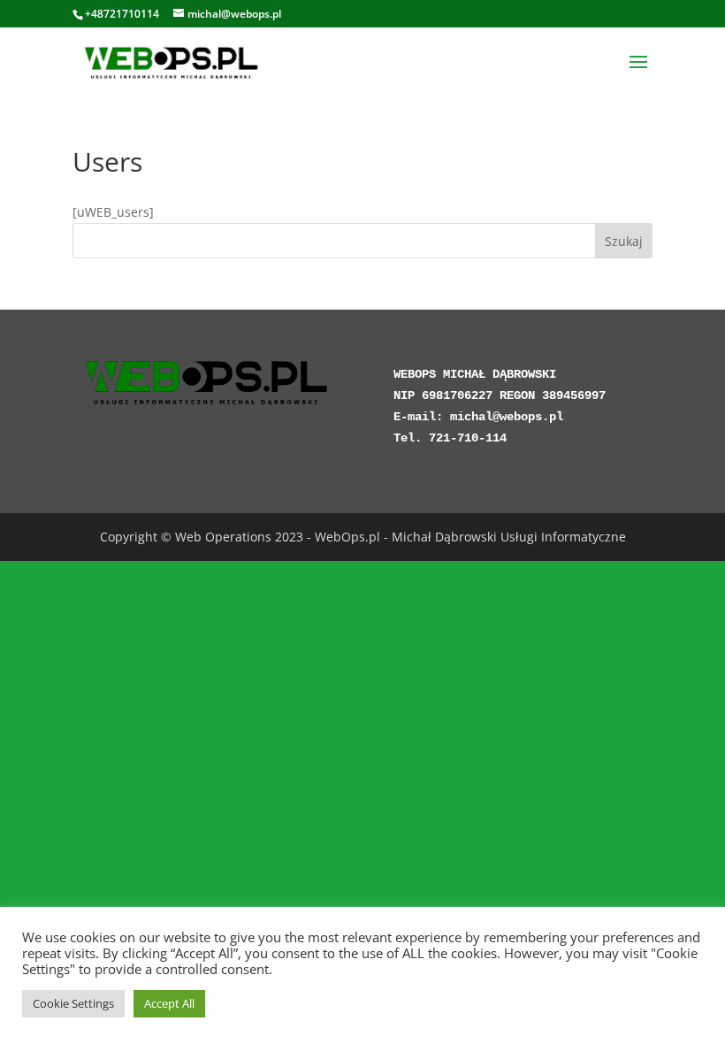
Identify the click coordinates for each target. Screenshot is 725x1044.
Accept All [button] (169, 1003)
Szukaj (624, 241)
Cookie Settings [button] (73, 1003)
